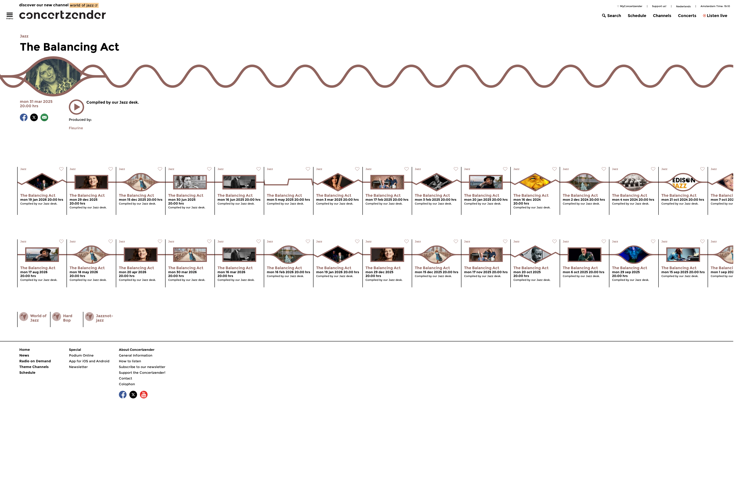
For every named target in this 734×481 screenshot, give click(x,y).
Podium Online (81, 355)
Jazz (24, 36)
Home (24, 350)
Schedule (637, 15)
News (24, 355)
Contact (125, 378)
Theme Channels (34, 367)
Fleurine (76, 128)
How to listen (130, 361)
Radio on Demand (35, 361)
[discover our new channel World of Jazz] (84, 5)
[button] (76, 107)
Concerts (687, 15)
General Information (135, 355)
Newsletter (78, 367)
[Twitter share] (34, 118)
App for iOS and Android (89, 361)
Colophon (127, 384)
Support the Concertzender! (142, 373)
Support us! (659, 6)
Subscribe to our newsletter (142, 367)
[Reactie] (44, 118)
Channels (662, 15)
